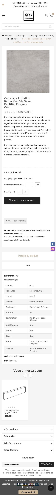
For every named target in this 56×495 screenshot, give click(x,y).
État (6, 360)
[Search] (50, 26)
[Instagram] (53, 249)
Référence (9, 275)
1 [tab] (28, 91)
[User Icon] (46, 15)
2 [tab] (30, 91)
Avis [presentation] (28, 265)
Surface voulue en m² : (13, 185)
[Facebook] (53, 244)
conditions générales (24, 484)
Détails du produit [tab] (28, 256)
